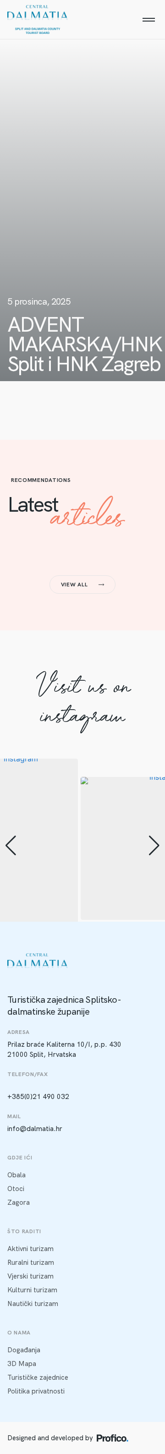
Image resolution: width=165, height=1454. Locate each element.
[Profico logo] (112, 1438)
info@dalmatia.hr (34, 1128)
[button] (11, 846)
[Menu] (148, 20)
